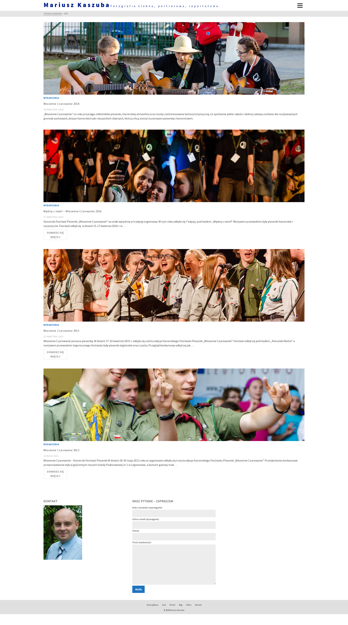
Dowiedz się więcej (55, 235)
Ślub (164, 605)
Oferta (188, 605)
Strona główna (152, 605)
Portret (172, 605)
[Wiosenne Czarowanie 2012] (174, 405)
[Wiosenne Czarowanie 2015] (174, 285)
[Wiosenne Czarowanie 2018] (174, 58)
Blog (180, 605)
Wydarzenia (51, 98)
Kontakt (198, 605)
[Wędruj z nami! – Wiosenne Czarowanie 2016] (174, 166)
